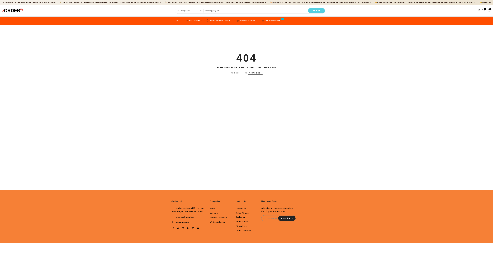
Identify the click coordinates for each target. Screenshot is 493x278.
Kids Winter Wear (274, 20)
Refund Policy (242, 221)
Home (212, 208)
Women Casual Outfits (220, 20)
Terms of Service (243, 230)
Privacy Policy (242, 226)
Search (316, 10)
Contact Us (241, 208)
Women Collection (218, 217)
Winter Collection (247, 20)
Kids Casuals (194, 20)
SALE (177, 20)
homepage (255, 73)
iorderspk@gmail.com (185, 217)
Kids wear (214, 213)
